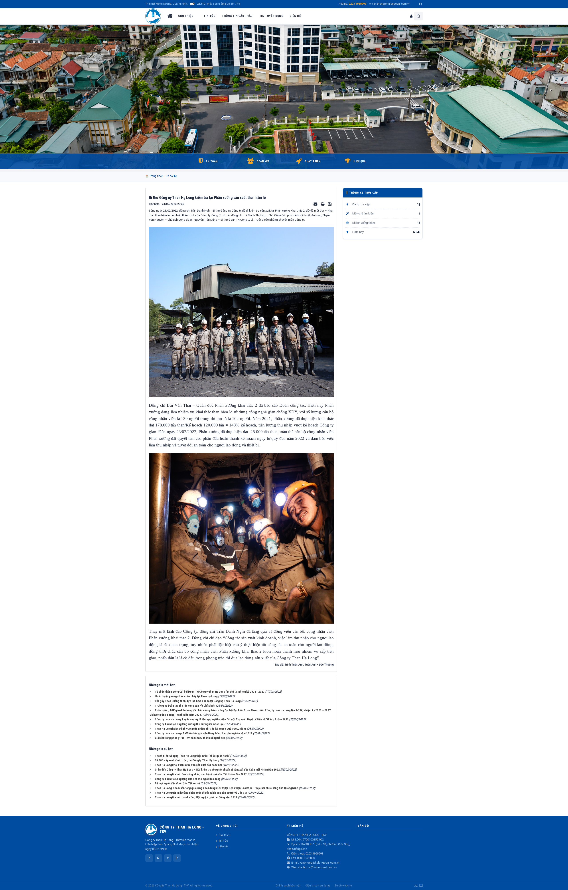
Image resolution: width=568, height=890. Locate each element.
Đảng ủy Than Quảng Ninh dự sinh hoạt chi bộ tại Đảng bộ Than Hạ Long (198, 701)
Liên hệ (223, 846)
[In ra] (323, 204)
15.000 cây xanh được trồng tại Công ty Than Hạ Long (187, 760)
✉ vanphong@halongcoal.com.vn (389, 3)
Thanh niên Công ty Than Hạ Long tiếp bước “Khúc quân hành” (192, 755)
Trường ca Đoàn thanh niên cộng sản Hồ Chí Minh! (185, 705)
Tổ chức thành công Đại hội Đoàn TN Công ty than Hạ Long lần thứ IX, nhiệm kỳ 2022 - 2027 (209, 691)
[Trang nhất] (169, 16)
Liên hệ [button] (295, 16)
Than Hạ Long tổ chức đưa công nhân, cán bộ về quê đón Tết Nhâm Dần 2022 (201, 774)
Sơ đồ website (343, 885)
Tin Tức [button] (209, 16)
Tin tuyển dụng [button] (271, 16)
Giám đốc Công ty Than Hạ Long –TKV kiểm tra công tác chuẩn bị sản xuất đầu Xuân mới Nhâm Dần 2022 (217, 769)
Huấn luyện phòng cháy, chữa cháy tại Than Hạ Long (186, 696)
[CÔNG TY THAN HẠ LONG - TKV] (153, 16)
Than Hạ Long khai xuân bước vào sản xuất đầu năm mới (188, 765)
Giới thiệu (224, 835)
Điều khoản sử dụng (318, 885)
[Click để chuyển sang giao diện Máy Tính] (421, 885)
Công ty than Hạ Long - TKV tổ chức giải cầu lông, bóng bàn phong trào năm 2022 (203, 733)
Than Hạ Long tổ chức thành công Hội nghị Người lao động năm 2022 (196, 797)
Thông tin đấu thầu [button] (237, 16)
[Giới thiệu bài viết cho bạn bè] (316, 204)
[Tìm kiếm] (420, 4)
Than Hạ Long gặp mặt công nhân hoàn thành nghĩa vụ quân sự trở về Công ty (201, 792)
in (177, 858)
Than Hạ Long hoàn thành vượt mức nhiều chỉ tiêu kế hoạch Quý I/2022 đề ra (200, 728)
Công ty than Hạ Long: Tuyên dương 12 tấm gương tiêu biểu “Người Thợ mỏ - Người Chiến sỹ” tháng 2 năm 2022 (221, 719)
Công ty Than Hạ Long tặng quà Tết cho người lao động (187, 779)
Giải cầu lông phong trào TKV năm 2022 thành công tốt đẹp (190, 737)
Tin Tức (223, 840)
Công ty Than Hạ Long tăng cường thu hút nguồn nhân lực (189, 724)
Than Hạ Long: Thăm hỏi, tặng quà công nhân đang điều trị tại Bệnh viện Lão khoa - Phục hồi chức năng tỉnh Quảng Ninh (226, 788)
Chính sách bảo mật (288, 885)
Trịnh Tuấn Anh (294, 664)
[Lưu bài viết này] (330, 204)
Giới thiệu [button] (185, 16)
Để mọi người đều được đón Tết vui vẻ (177, 783)
